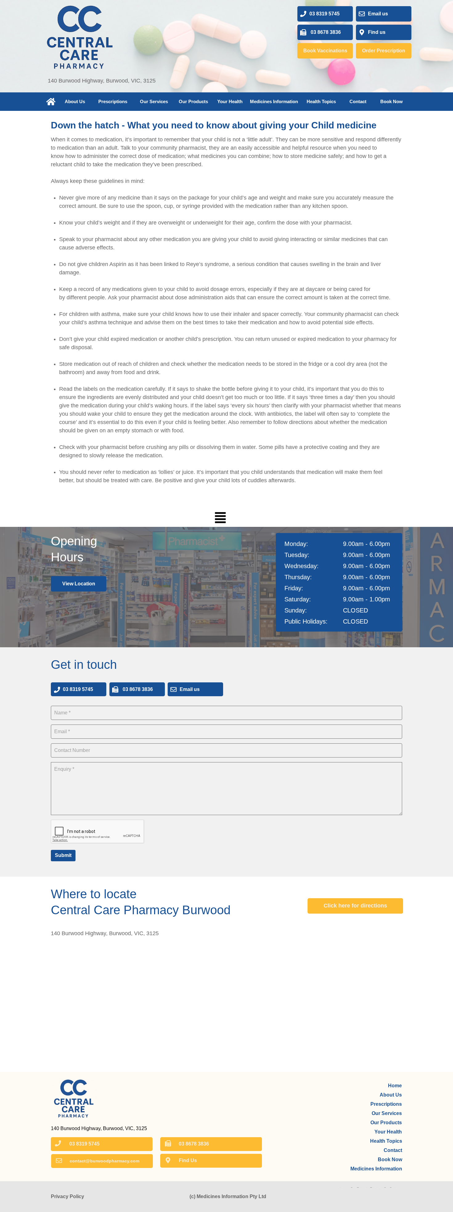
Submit (63, 855)
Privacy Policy (67, 1196)
